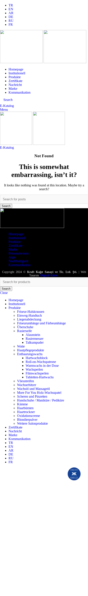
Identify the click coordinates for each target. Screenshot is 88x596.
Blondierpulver (27, 419)
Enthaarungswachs (30, 354)
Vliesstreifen (25, 381)
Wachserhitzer (26, 385)
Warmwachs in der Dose (42, 365)
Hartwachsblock (37, 358)
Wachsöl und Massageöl (33, 389)
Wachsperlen (34, 369)
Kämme (22, 404)
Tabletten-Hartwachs (40, 377)
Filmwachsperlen (37, 373)
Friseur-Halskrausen (30, 311)
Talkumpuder (35, 342)
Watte (21, 346)
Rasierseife (24, 331)
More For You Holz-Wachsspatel (39, 392)
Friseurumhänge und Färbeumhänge (41, 323)
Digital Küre (48, 275)
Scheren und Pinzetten (32, 396)
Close (4, 293)
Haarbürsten (25, 408)
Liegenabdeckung (29, 319)
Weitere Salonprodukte (32, 423)
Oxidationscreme (28, 416)
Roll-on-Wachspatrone (41, 362)
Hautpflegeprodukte (30, 350)
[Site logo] (22, 62)
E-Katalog (7, 106)
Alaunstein (33, 335)
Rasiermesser (34, 338)
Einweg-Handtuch (29, 315)
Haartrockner (26, 412)
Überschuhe (25, 327)
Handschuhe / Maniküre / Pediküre (40, 400)
